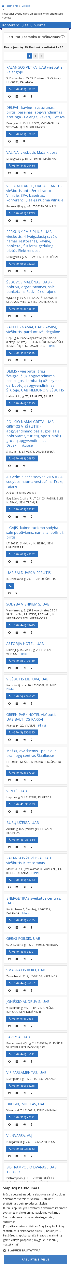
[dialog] (35, 1224)
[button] (35, 1250)
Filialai (51, 346)
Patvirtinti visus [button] (35, 1259)
